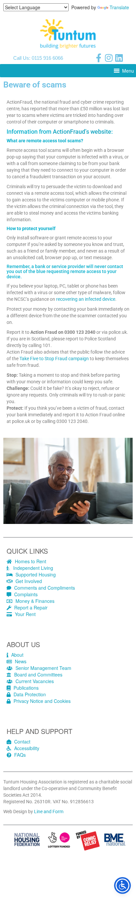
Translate (119, 7)
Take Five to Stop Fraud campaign (54, 358)
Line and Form (48, 811)
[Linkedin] (119, 57)
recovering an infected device (85, 299)
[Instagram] (109, 57)
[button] (128, 70)
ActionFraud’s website (82, 131)
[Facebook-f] (98, 57)
